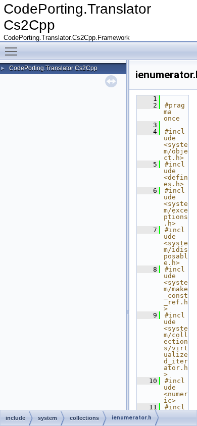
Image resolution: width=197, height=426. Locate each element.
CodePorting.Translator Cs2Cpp (53, 68)
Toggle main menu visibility (13, 51)
